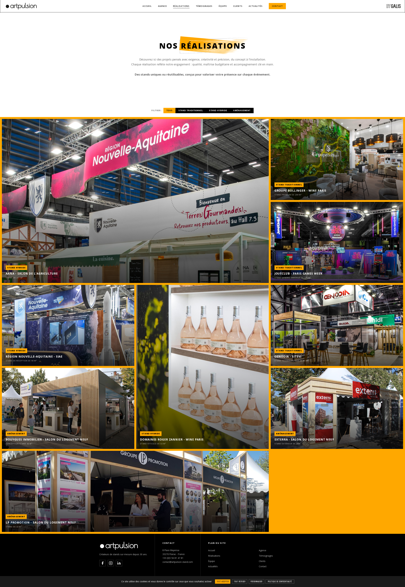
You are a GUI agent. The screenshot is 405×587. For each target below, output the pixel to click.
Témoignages (204, 6)
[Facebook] (102, 563)
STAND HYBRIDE (218, 110)
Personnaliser (256, 581)
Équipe (223, 6)
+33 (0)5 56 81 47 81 (172, 557)
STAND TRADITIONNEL (190, 110)
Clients (238, 6)
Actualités (255, 6)
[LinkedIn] (119, 563)
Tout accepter (223, 581)
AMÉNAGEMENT (241, 110)
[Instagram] (111, 563)
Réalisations (181, 6)
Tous (169, 110)
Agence (162, 6)
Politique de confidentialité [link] (280, 581)
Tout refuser (239, 581)
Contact (277, 6)
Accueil (147, 6)
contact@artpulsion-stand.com (177, 561)
